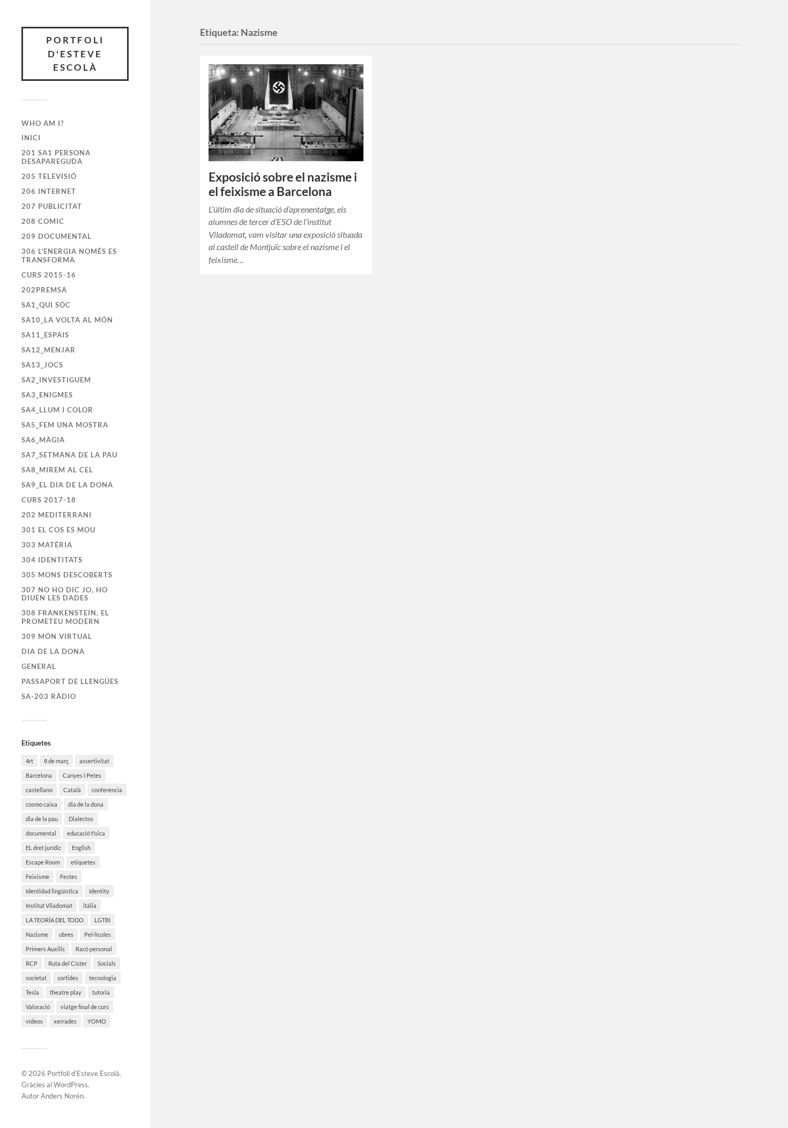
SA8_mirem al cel (57, 469)
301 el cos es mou (58, 529)
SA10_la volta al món (67, 319)
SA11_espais (45, 334)
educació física (86, 833)
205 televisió (49, 176)
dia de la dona (85, 804)
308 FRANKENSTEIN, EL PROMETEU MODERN (65, 617)
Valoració (38, 1006)
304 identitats (52, 559)
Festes (68, 876)
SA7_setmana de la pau (69, 454)
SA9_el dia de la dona (67, 484)
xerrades (65, 1021)
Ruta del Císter (67, 963)
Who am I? (42, 123)
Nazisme (37, 934)
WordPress (71, 1084)
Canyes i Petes (82, 775)
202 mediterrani (56, 514)
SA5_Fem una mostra (64, 424)
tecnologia (102, 977)
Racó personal (94, 948)
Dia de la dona (53, 651)
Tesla (32, 992)
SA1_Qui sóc (46, 304)
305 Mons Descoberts (67, 574)
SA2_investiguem (56, 379)
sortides (67, 977)
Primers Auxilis (45, 948)
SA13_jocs (42, 364)
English (81, 847)
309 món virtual (56, 636)
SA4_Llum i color (57, 409)
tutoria (101, 992)
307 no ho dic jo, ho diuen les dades (64, 594)
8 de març (56, 760)
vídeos (34, 1021)
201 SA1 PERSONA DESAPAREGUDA (56, 157)
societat (36, 977)
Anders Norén (62, 1096)
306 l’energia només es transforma (69, 255)
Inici (31, 137)
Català (72, 789)
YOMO (96, 1021)
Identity (99, 891)
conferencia (107, 789)
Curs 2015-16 (48, 274)
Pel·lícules (97, 934)
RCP (32, 963)
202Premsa (44, 289)
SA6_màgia (43, 439)
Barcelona (39, 775)
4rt (29, 760)
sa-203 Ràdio (48, 696)
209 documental (56, 236)
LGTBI (102, 919)
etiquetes (83, 862)
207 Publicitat (51, 206)
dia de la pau (42, 818)
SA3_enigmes (47, 394)
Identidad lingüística (52, 891)
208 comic (42, 221)
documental (41, 833)
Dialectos (81, 818)
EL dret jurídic (43, 847)
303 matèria (46, 544)
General (38, 666)
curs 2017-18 (48, 499)
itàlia (89, 905)
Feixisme (37, 876)
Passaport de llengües (69, 681)
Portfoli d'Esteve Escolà (75, 53)
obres (66, 934)
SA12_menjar (48, 349)
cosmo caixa (41, 804)
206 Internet (48, 191)
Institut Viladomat (49, 905)
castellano (39, 789)
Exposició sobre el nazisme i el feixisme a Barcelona (283, 184)
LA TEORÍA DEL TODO (55, 919)
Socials (107, 963)
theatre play (65, 992)
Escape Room (43, 862)
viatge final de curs (85, 1006)
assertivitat (94, 760)
